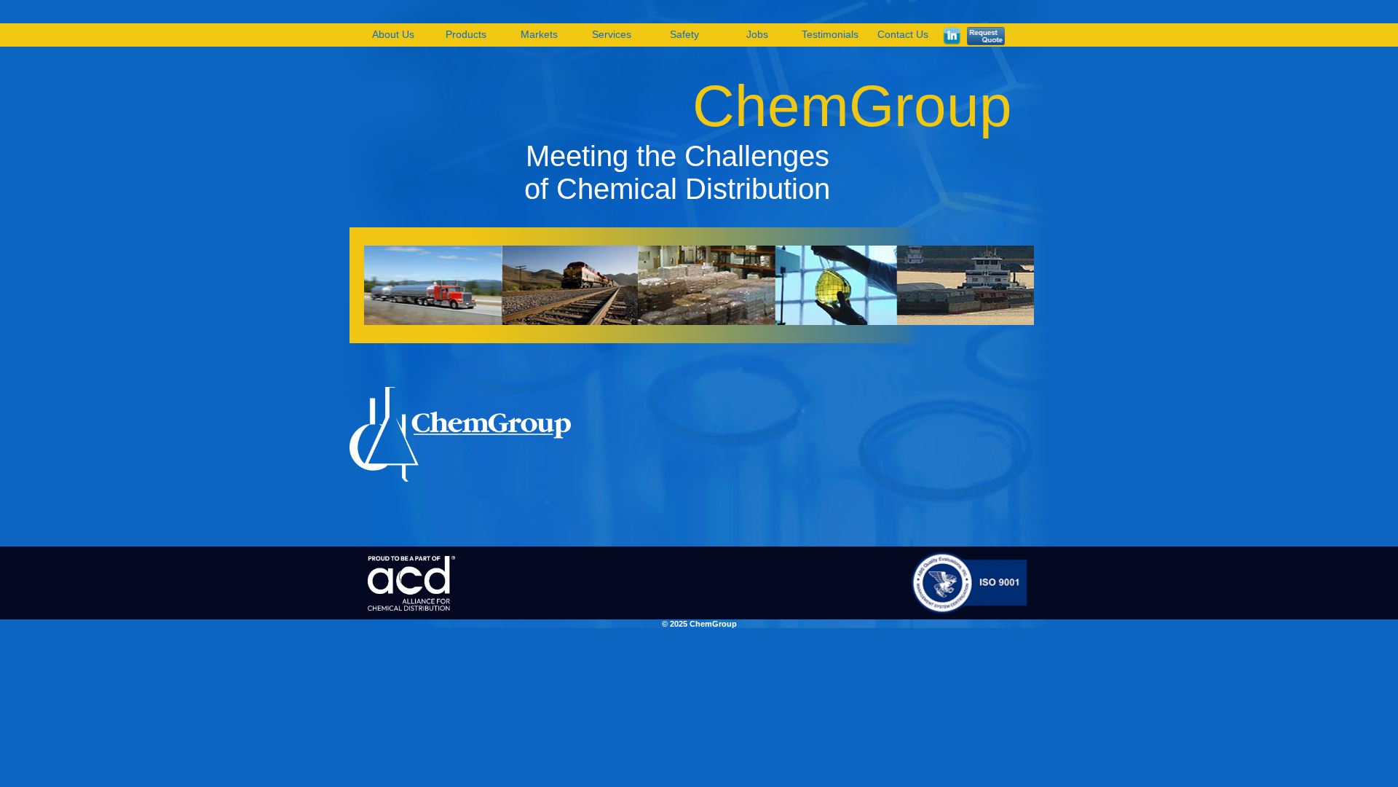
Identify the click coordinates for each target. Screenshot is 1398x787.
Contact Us (902, 34)
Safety (684, 34)
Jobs (757, 34)
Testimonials (830, 34)
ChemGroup (852, 106)
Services (611, 34)
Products (466, 34)
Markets (539, 34)
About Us (393, 34)
